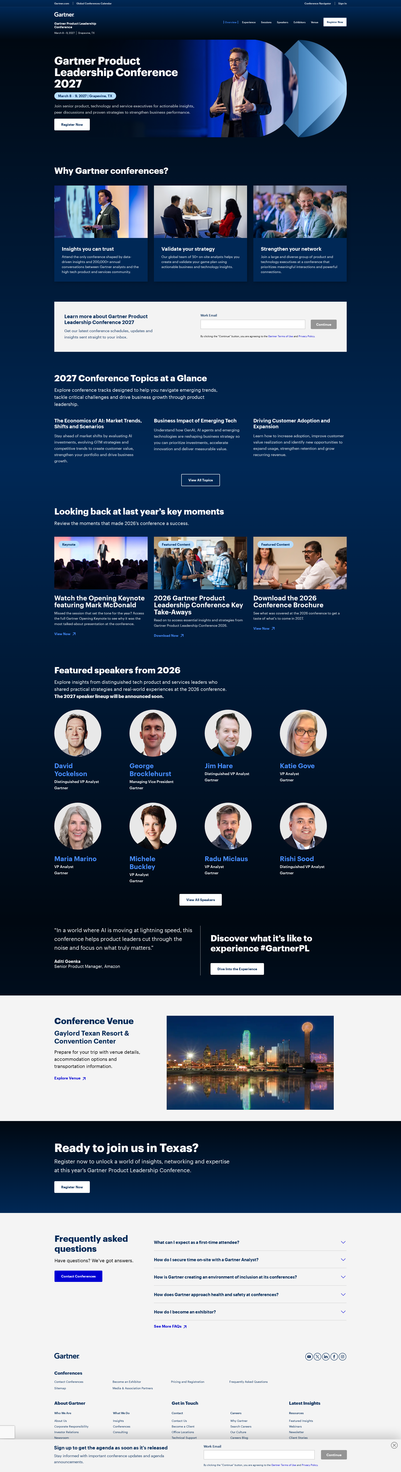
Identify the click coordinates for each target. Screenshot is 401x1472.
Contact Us (179, 1420)
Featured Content (176, 544)
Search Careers (240, 1426)
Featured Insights (301, 1420)
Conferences (121, 1426)
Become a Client (183, 1426)
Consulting (120, 1432)
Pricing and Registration (187, 1381)
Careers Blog (239, 1437)
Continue (323, 324)
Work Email (208, 315)
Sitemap (60, 1388)
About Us (60, 1420)
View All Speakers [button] (200, 900)
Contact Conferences (68, 1381)
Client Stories (298, 1437)
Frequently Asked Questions (248, 1381)
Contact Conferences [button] (78, 1276)
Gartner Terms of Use (281, 336)
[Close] (394, 1445)
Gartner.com (61, 3)
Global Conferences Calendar (94, 3)
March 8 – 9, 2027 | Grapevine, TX (85, 96)
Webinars (295, 1426)
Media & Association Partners (133, 1388)
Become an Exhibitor (127, 1381)
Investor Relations (66, 1432)
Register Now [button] (72, 124)
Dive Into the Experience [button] (237, 969)
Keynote (68, 544)
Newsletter (296, 1432)
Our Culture (238, 1432)
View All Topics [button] (200, 480)
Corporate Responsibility (71, 1426)
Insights (118, 1420)
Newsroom (61, 1437)
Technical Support (184, 1437)
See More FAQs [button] (168, 1326)
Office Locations (183, 1432)
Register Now (335, 21)
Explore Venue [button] (67, 1078)
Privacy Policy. (307, 336)
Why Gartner (238, 1420)
